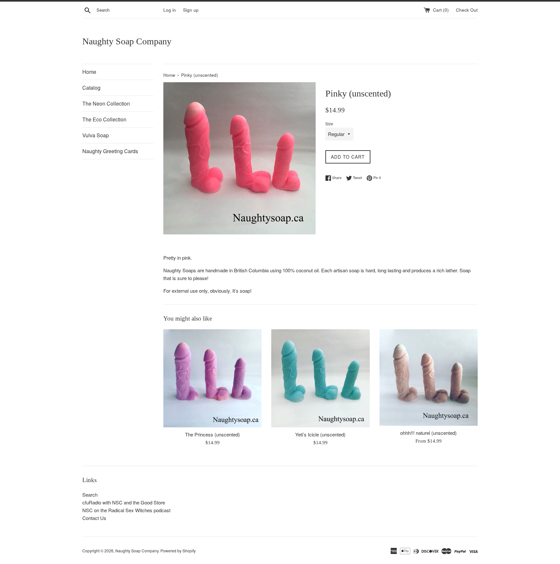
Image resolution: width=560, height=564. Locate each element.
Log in (169, 10)
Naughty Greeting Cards (110, 151)
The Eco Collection (104, 119)
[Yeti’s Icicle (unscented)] (320, 378)
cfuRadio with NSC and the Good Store (123, 502)
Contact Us (94, 517)
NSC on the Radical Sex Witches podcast (126, 510)
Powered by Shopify (178, 550)
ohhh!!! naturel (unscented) (428, 432)
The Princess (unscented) (212, 434)
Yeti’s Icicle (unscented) (320, 434)
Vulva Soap (95, 135)
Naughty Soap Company (126, 41)
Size (329, 123)
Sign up (191, 10)
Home (89, 71)
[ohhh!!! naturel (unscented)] (428, 377)
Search (90, 494)
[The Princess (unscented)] (212, 378)
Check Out (467, 10)
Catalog (91, 87)
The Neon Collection (106, 103)
